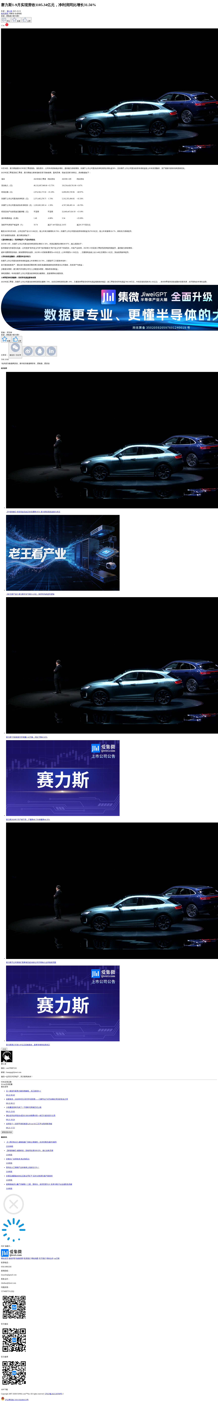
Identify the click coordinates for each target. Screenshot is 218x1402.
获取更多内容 (7, 1132)
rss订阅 (56, 1258)
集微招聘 (19, 1258)
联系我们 (27, 1258)
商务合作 (49, 1258)
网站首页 (4, 1258)
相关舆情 (5, 14)
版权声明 (12, 1258)
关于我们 (42, 1258)
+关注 (4, 1049)
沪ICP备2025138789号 (53, 1394)
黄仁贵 (9, 11)
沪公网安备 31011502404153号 (17, 1400)
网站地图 (34, 1258)
